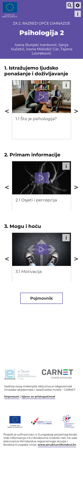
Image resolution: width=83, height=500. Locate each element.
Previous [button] (7, 111)
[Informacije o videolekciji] (66, 85)
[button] (77, 5)
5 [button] (57, 218)
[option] (41, 109)
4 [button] (54, 290)
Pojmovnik (41, 298)
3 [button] (51, 147)
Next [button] (76, 111)
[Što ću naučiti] (77, 14)
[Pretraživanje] (69, 5)
